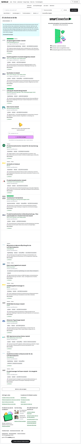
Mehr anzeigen (10, 51)
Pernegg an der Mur (25, 399)
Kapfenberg (18, 46)
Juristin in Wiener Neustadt (31, 413)
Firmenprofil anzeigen (8, 34)
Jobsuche (29, 5)
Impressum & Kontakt (15, 430)
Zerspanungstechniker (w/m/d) (16, 40)
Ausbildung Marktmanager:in (15, 286)
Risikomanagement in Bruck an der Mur (11, 399)
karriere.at (30, 409)
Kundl (28, 270)
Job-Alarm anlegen (21, 137)
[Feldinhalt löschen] (61, 10)
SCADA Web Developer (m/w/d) (15, 304)
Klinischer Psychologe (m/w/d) (16, 320)
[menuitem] (8, 13)
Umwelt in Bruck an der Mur (8, 397)
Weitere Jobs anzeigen (20, 389)
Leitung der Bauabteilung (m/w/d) (17, 90)
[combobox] (22, 10)
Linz (25, 270)
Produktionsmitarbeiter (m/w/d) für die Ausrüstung (22, 146)
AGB (22, 430)
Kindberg (9, 291)
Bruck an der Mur (12, 18)
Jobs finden (74, 10)
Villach (31, 270)
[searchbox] (20, 133)
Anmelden (76, 1)
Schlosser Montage (31, 425)
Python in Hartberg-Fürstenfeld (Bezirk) (31, 422)
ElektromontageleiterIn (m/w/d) (16, 265)
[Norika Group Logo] (8, 438)
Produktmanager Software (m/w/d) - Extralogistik (22, 371)
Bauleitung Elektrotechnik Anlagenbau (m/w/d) (21, 57)
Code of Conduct (21, 433)
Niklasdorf (23, 402)
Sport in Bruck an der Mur (8, 402)
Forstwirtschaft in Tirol (32, 419)
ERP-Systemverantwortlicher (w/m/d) (18, 336)
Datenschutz (5, 433)
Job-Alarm (45, 5)
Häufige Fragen (5, 430)
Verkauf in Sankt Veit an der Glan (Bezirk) (32, 416)
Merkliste (52, 5)
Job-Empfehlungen (37, 5)
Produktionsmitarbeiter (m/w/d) (16, 180)
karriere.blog (18, 408)
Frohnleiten (9, 151)
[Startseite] (6, 2)
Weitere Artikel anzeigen (20, 421)
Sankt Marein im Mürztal (26, 404)
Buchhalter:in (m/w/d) (13, 73)
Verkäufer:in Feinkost (13, 164)
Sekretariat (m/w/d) (13, 107)
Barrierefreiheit (12, 433)
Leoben (9, 62)
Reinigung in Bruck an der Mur (9, 404)
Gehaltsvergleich (6, 426)
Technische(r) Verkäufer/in (15, 198)
